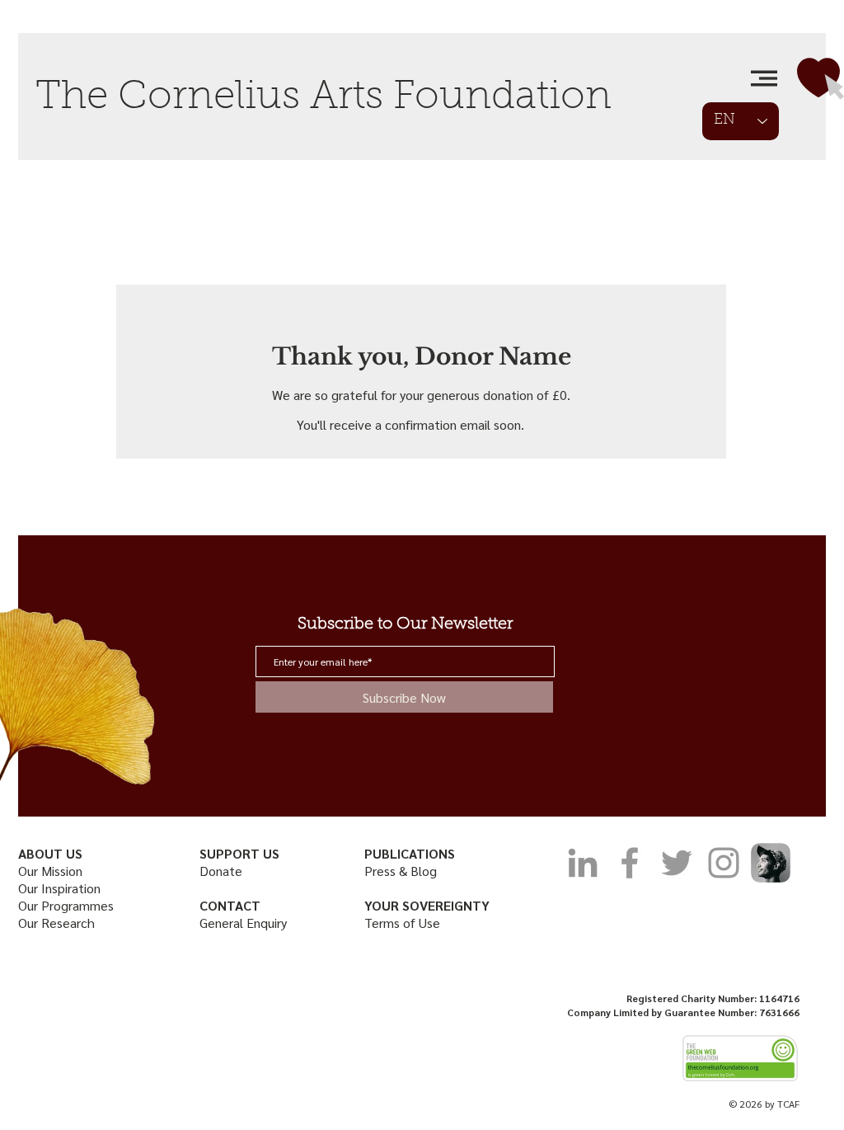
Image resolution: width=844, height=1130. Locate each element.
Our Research (58, 922)
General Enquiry (243, 922)
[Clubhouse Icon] (770, 862)
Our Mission (52, 870)
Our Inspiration (59, 888)
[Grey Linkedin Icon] (582, 862)
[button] (764, 78)
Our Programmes (66, 905)
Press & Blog (400, 870)
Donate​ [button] (220, 870)
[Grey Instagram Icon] (723, 862)
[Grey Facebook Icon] (629, 862)
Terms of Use (402, 922)
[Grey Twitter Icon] (676, 862)
